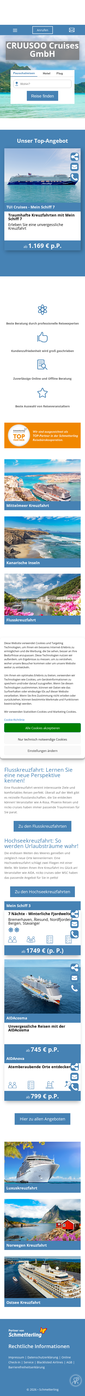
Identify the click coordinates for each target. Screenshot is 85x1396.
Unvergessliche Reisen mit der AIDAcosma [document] (36, 1028)
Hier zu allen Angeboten (42, 1119)
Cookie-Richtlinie (14, 719)
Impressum (16, 1357)
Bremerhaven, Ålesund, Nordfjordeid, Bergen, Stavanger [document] (40, 922)
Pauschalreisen (24, 73)
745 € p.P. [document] (45, 1049)
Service (29, 1362)
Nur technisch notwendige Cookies (42, 739)
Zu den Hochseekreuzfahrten (42, 891)
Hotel (46, 73)
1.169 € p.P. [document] (44, 245)
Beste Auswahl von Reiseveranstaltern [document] (42, 406)
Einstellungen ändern (43, 750)
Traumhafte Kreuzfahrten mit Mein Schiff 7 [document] (41, 217)
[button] (67, 33)
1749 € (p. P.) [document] (45, 950)
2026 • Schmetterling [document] (44, 1389)
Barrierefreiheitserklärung (26, 1367)
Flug (60, 73)
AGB (69, 1362)
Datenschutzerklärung (42, 1357)
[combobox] (44, 84)
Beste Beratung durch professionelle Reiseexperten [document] (42, 323)
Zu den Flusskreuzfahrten (42, 826)
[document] (42, 50)
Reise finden (42, 96)
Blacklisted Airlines (50, 1362)
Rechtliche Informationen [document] (39, 1346)
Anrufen (42, 30)
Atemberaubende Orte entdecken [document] (39, 1067)
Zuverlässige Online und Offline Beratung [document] (42, 379)
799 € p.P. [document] (45, 1096)
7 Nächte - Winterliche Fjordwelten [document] (41, 914)
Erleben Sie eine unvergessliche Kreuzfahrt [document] (35, 227)
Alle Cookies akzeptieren (42, 728)
